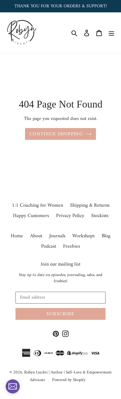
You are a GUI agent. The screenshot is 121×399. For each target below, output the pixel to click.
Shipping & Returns (89, 205)
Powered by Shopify (69, 380)
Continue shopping (56, 133)
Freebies (71, 246)
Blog (106, 236)
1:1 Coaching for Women (37, 205)
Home (17, 236)
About (36, 236)
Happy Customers (31, 215)
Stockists (99, 215)
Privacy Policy (70, 215)
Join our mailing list (60, 264)
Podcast (48, 246)
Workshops (83, 236)
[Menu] (111, 32)
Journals (57, 236)
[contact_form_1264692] (13, 386)
